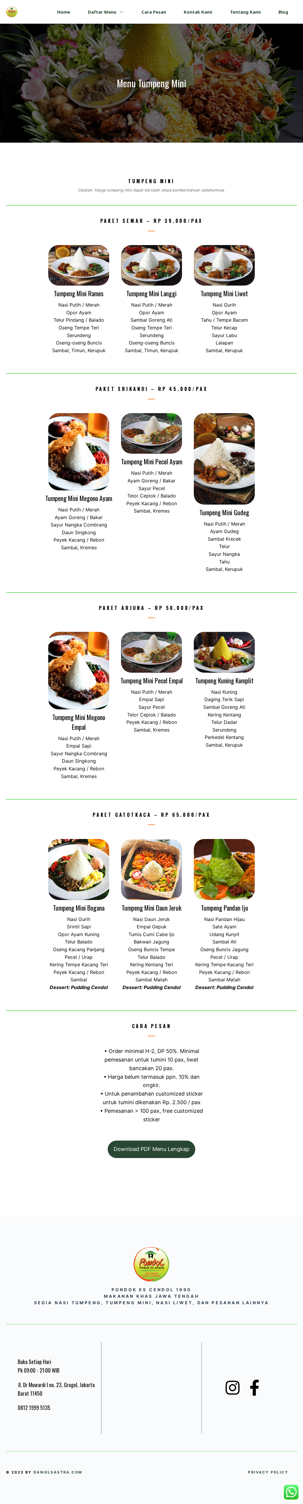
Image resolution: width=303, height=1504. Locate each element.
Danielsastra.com (57, 1472)
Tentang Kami (245, 12)
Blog (283, 12)
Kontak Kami (198, 12)
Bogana (95, 907)
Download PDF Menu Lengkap (151, 1149)
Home (63, 12)
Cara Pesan (153, 12)
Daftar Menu (102, 12)
